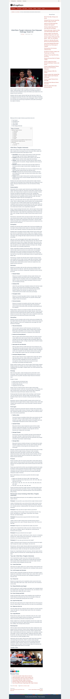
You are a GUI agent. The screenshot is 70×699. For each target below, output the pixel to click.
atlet (21, 685)
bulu (23, 685)
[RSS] (59, 1)
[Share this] (11, 671)
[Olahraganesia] (16, 5)
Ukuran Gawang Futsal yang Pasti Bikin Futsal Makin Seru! (17, 689)
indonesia (25, 685)
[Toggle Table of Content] (30, 128)
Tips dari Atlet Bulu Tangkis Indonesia (18, 141)
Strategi (15, 136)
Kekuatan (15, 133)
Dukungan (15, 137)
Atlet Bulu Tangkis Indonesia (17, 130)
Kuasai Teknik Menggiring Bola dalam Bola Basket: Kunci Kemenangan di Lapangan (51, 45)
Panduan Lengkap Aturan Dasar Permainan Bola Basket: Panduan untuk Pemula (51, 63)
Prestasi (15, 138)
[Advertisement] (26, 21)
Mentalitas (15, 134)
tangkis (28, 685)
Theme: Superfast (41, 696)
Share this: (15, 144)
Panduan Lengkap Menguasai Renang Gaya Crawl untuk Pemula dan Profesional (51, 68)
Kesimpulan (14, 142)
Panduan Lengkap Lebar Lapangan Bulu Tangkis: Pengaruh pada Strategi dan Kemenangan (51, 76)
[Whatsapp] (18, 671)
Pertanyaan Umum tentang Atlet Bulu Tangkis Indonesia (22, 139)
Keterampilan (16, 131)
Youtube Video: (17, 143)
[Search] (58, 8)
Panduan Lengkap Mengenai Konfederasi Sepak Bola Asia (35, 689)
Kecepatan (15, 132)
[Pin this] (15, 671)
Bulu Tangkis (15, 685)
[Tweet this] (13, 671)
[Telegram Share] (16, 671)
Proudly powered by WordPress (31, 696)
